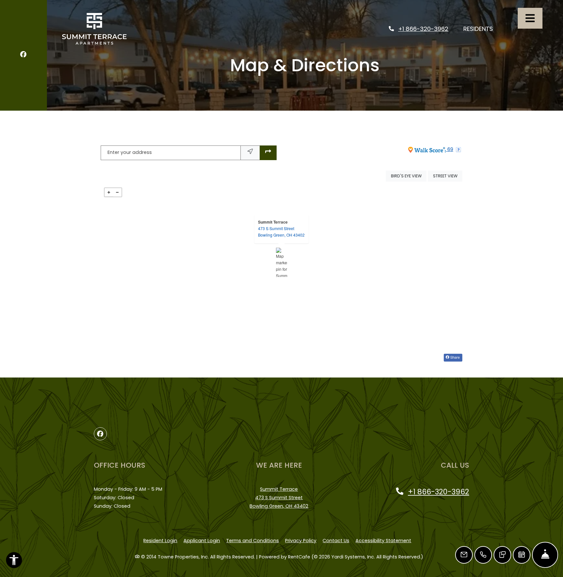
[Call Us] (483, 555)
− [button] (117, 192)
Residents (481, 28)
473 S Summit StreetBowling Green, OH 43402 (281, 232)
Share (454, 357)
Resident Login (160, 540)
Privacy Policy (300, 540)
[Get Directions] (268, 152)
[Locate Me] (250, 152)
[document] (281, 262)
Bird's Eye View (408, 176)
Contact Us (336, 540)
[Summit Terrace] (281, 262)
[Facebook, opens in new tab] (23, 55)
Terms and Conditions (252, 540)
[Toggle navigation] (530, 18)
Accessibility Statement (383, 540)
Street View (447, 176)
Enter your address (130, 152)
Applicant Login (201, 540)
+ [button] (109, 192)
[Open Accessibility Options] (14, 561)
